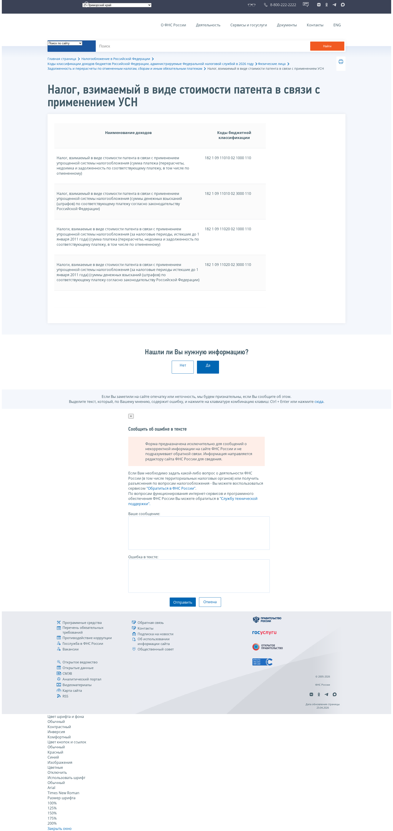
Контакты (315, 24)
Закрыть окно (60, 828)
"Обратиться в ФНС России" (170, 488)
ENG (337, 24)
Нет (183, 365)
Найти (327, 46)
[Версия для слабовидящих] (252, 4)
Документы (287, 24)
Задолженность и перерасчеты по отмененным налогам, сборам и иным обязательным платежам (125, 68)
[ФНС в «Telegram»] (334, 4)
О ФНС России (173, 24)
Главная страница (62, 59)
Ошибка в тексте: (143, 556)
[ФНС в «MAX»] (342, 4)
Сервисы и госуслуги (248, 24)
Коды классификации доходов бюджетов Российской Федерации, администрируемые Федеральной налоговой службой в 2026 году (151, 64)
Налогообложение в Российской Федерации (115, 59)
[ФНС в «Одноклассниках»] (326, 4)
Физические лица (272, 64)
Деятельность (208, 24)
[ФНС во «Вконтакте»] (318, 4)
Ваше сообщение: (144, 513)
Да (208, 365)
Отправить (182, 602)
